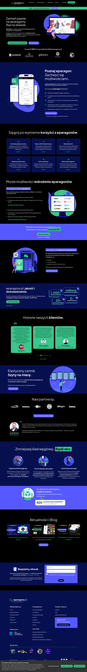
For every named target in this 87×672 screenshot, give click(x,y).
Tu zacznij (31, 2)
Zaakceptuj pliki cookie (79, 666)
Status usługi (9, 305)
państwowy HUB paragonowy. (65, 267)
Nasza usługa (40, 2)
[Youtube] (66, 658)
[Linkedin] (61, 658)
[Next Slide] (50, 353)
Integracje (50, 2)
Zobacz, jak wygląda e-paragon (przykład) (57, 116)
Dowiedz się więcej (32, 669)
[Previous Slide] (37, 353)
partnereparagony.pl (63, 620)
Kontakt (64, 2)
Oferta (57, 2)
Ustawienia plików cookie (53, 666)
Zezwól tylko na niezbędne (67, 666)
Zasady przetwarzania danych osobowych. (68, 573)
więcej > (18, 151)
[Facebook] (64, 658)
